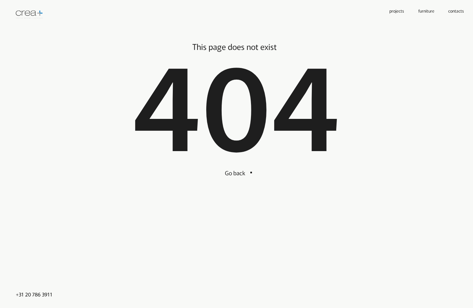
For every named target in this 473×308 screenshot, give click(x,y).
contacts (456, 10)
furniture (426, 10)
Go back (235, 172)
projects (396, 10)
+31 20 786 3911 (34, 294)
